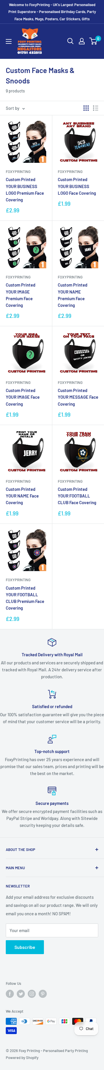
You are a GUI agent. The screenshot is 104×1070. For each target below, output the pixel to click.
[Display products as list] (95, 108)
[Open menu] (9, 41)
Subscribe (24, 947)
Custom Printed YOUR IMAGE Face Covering (23, 397)
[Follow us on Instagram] (32, 994)
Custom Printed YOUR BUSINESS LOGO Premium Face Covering (25, 189)
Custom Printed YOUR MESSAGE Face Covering (78, 397)
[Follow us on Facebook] (10, 994)
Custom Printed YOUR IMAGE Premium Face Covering (20, 295)
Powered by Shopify (22, 1057)
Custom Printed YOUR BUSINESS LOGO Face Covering (77, 186)
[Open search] (70, 41)
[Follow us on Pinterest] (43, 994)
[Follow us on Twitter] (21, 994)
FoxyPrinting (18, 171)
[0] (93, 41)
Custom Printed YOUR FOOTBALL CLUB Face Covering (77, 495)
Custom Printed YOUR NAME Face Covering (22, 495)
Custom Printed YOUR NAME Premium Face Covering (72, 295)
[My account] (82, 41)
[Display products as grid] (86, 108)
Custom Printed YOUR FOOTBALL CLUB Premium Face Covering (25, 598)
